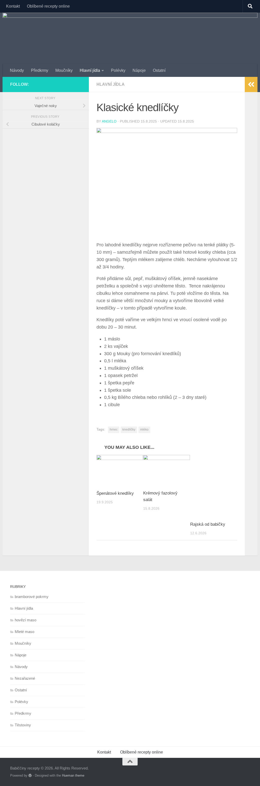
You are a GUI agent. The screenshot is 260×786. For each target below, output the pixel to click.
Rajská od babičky (207, 524)
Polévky (118, 70)
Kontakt (13, 6)
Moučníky (64, 70)
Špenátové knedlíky (115, 493)
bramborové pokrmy (31, 596)
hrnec (114, 429)
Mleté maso (24, 631)
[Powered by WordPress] (30, 775)
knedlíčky (128, 429)
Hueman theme (73, 775)
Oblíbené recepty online (48, 6)
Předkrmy (39, 70)
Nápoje (139, 70)
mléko (144, 429)
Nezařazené (25, 678)
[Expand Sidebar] (251, 84)
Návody (17, 70)
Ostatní (159, 70)
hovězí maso (25, 620)
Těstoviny (23, 725)
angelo (109, 121)
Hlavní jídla (90, 70)
